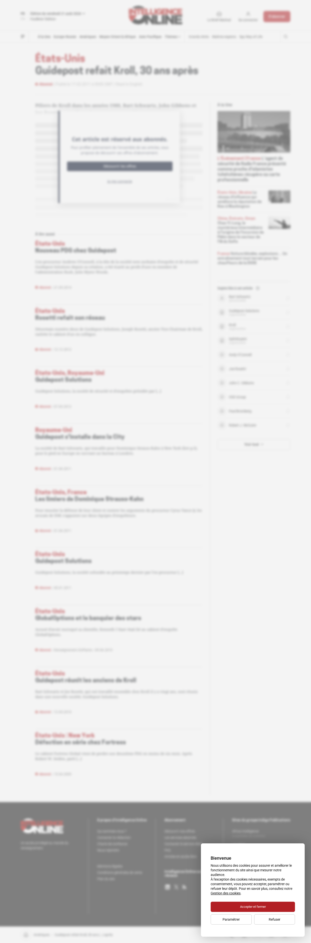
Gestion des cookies (226, 893)
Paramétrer (231, 919)
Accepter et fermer (253, 906)
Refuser (274, 919)
